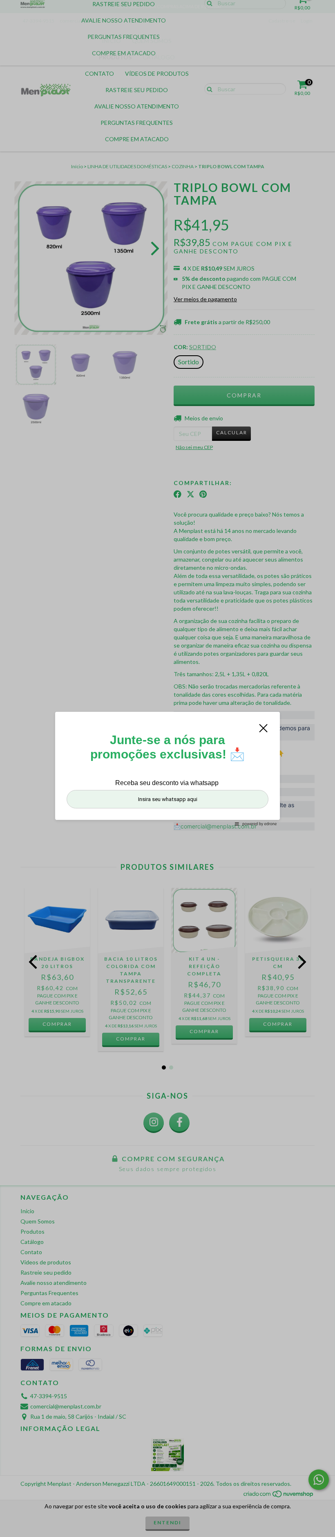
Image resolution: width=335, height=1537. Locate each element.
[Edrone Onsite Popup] (167, 768)
